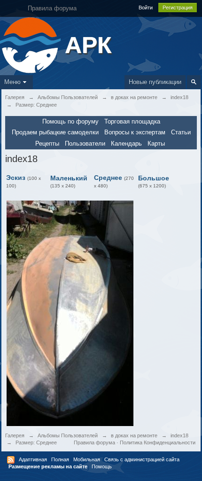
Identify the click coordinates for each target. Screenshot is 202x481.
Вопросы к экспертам (134, 132)
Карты (156, 143)
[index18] (70, 312)
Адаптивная (33, 459)
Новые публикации (155, 81)
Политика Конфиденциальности (157, 442)
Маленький (68, 178)
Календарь (126, 143)
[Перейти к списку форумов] (31, 44)
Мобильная (86, 459)
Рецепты (47, 143)
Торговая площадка (132, 121)
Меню (12, 81)
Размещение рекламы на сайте (47, 466)
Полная (60, 459)
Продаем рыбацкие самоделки (55, 132)
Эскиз (15, 177)
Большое (153, 178)
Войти (146, 7)
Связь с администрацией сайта (141, 459)
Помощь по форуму (70, 121)
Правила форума (94, 442)
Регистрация (178, 7)
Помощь (102, 466)
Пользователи (85, 143)
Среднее (108, 177)
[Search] (194, 82)
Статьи (181, 132)
